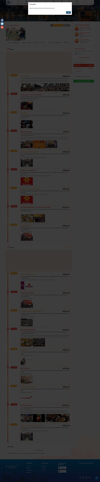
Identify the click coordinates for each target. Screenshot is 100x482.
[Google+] (2, 27)
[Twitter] (2, 23)
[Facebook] (2, 20)
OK (68, 12)
